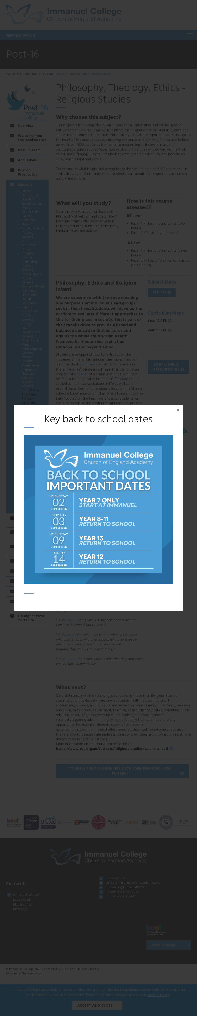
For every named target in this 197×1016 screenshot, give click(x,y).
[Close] (178, 410)
